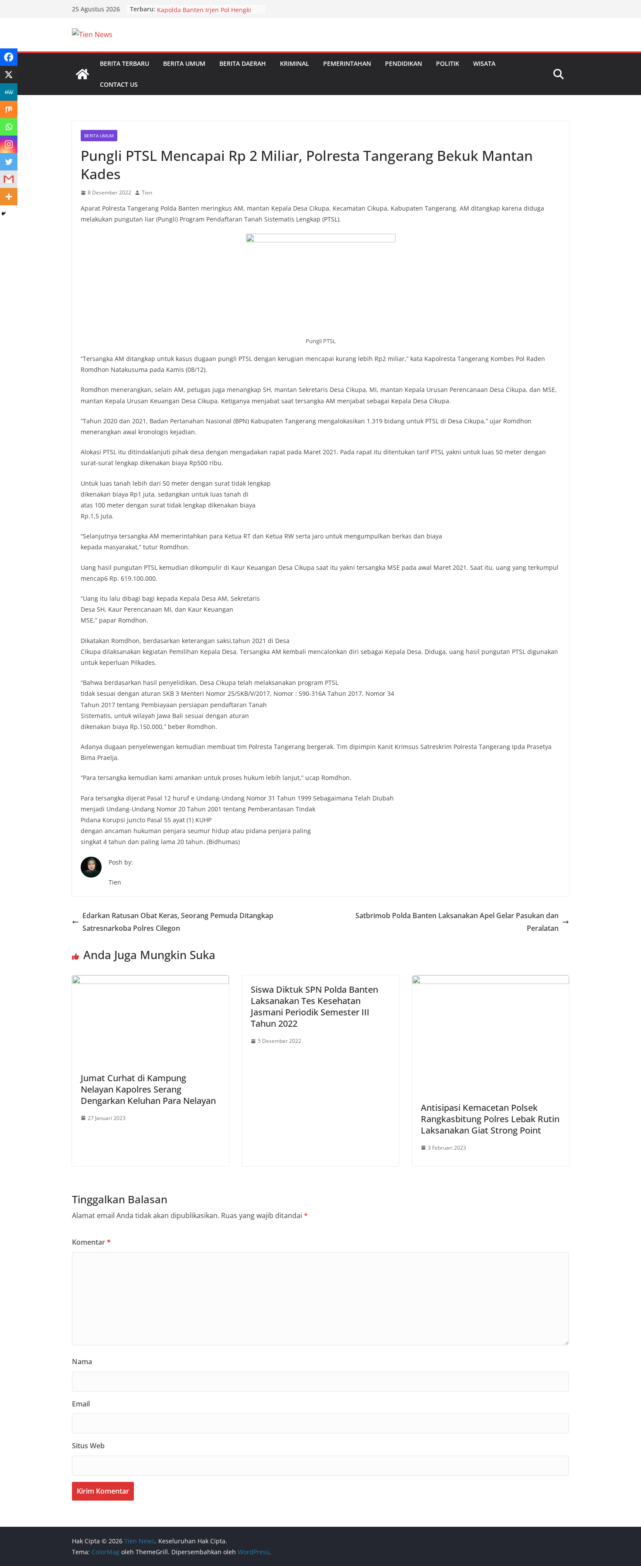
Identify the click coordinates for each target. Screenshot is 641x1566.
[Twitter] (8, 161)
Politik (447, 63)
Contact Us (119, 84)
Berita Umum (184, 63)
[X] (8, 74)
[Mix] (8, 109)
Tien (147, 192)
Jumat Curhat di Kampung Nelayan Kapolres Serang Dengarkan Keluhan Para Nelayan (148, 1089)
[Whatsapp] (8, 127)
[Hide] (3, 213)
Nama (82, 1361)
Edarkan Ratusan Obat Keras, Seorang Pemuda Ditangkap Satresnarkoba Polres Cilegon (177, 922)
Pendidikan (403, 63)
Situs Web (88, 1445)
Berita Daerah (242, 63)
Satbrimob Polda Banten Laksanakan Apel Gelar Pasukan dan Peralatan (457, 922)
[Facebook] (8, 57)
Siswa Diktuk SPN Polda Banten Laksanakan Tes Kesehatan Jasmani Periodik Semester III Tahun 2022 (314, 1006)
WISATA (484, 63)
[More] (8, 196)
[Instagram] (8, 144)
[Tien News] (82, 74)
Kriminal (294, 63)
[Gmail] (8, 179)
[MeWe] (8, 92)
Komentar (91, 1242)
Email (81, 1404)
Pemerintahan (347, 63)
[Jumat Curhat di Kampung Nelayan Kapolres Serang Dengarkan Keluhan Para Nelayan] (150, 981)
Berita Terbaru (124, 63)
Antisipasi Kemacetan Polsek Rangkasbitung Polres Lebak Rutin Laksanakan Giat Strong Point (490, 1119)
